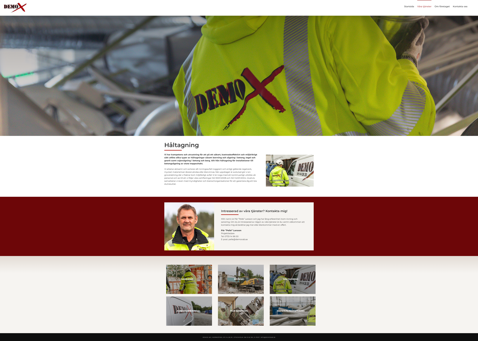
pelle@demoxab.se (238, 239)
